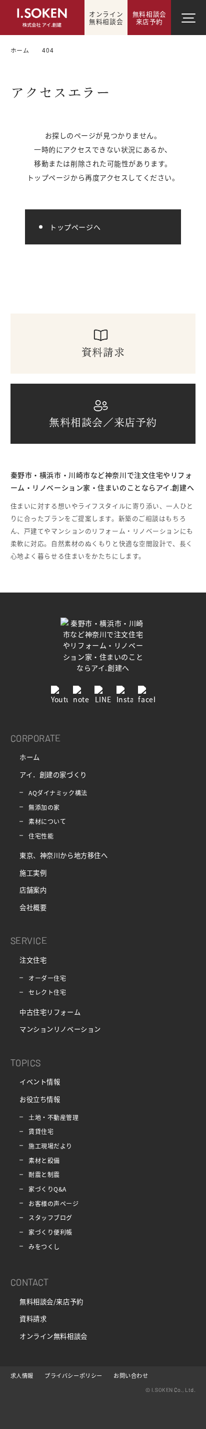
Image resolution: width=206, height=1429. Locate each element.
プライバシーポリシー (73, 1375)
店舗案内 (33, 890)
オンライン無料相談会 (54, 1336)
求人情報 (22, 1375)
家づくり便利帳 (50, 1232)
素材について (47, 821)
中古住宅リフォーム (50, 1012)
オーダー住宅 (47, 978)
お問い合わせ (131, 1375)
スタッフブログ (50, 1217)
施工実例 (33, 873)
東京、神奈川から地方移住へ (64, 855)
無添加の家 (44, 807)
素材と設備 (44, 1160)
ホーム (30, 757)
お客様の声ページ (53, 1203)
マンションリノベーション (60, 1029)
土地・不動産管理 (53, 1117)
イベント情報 (40, 1081)
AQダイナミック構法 (58, 792)
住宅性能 (41, 835)
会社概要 (33, 907)
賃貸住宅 (41, 1131)
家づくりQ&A (47, 1189)
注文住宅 (33, 960)
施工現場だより (50, 1145)
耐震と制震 (44, 1174)
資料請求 (33, 1318)
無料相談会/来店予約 (52, 1301)
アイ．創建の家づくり (53, 774)
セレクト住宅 (47, 992)
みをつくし (44, 1246)
